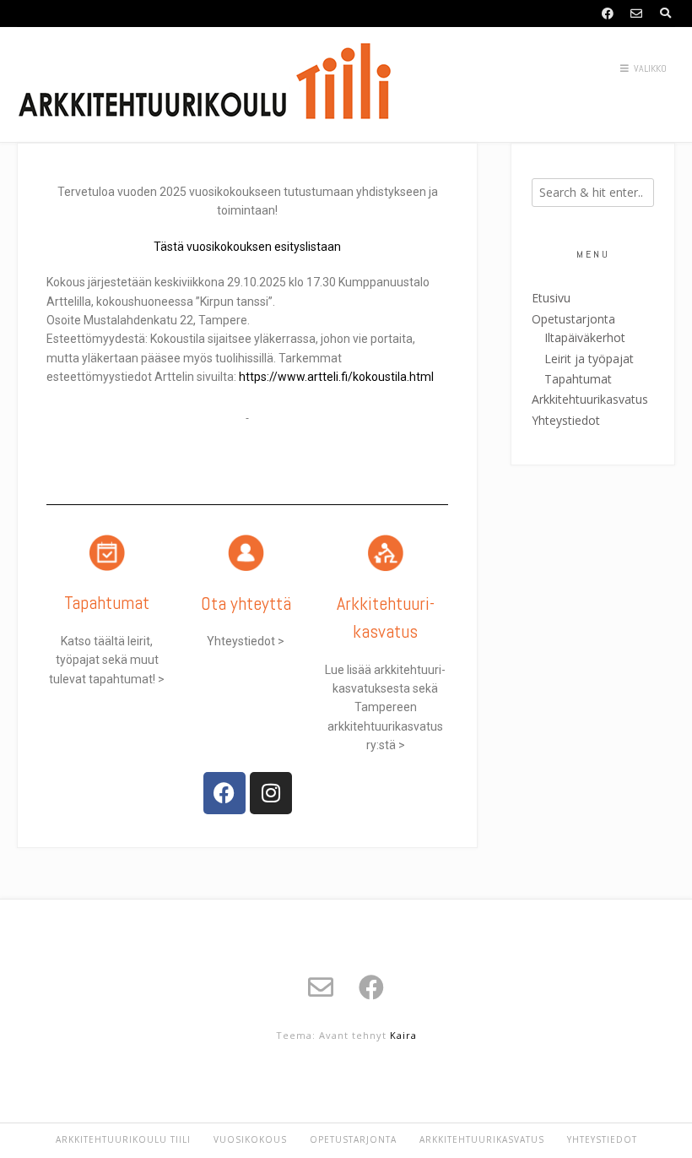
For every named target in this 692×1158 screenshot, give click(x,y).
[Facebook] (224, 793)
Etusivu (551, 298)
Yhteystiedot (566, 420)
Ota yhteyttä (246, 603)
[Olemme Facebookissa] (607, 13)
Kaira (403, 1035)
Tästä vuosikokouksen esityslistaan (247, 246)
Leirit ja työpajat (589, 359)
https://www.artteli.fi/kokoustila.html (335, 376)
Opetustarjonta (573, 319)
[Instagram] (271, 793)
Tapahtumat (106, 602)
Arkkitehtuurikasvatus (590, 399)
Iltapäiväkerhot (584, 337)
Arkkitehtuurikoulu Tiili (123, 1139)
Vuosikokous (250, 1139)
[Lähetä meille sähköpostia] (636, 13)
